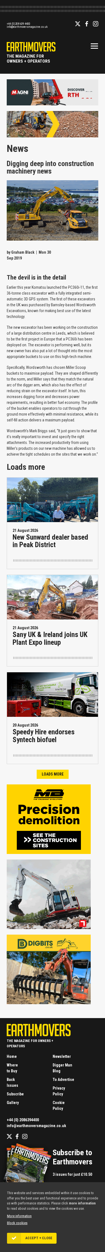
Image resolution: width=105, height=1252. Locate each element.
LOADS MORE (53, 774)
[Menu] (94, 46)
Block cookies (17, 1223)
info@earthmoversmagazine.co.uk (27, 26)
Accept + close (38, 1238)
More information (19, 1216)
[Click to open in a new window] (52, 102)
